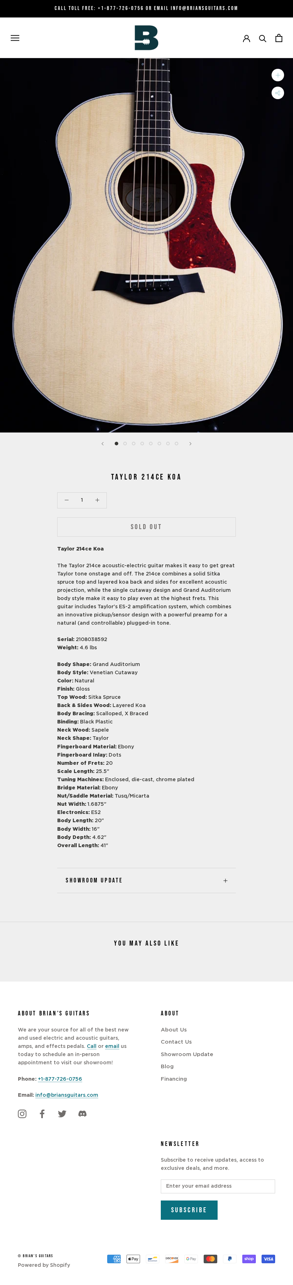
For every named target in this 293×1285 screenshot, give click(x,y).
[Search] (263, 38)
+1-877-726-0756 (121, 8)
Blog (167, 1066)
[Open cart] (278, 38)
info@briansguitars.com (66, 1095)
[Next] (190, 443)
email (112, 1046)
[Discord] (82, 1114)
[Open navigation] (15, 38)
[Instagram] (22, 1114)
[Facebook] (42, 1114)
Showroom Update (94, 880)
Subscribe (189, 1210)
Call (91, 1046)
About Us (174, 1030)
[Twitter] (62, 1114)
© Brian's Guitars (35, 1256)
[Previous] (102, 443)
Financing (174, 1079)
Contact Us (176, 1042)
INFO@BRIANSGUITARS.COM (204, 8)
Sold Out (146, 527)
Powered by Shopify (44, 1265)
